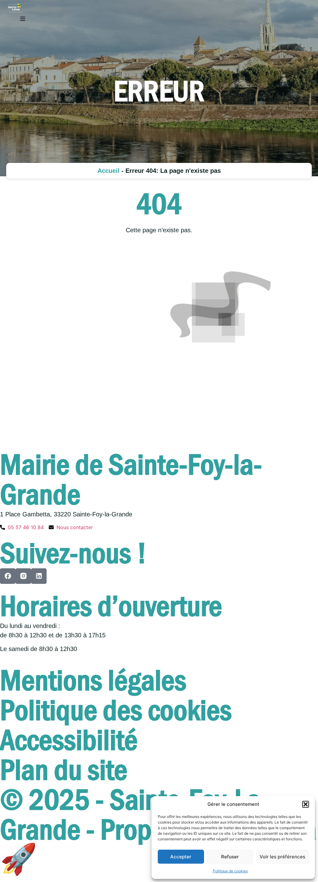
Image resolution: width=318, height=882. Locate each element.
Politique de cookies (230, 871)
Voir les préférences (282, 857)
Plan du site (63, 770)
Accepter (180, 857)
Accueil (109, 170)
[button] (305, 804)
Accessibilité (69, 740)
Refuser (230, 857)
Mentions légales (93, 680)
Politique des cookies (116, 710)
